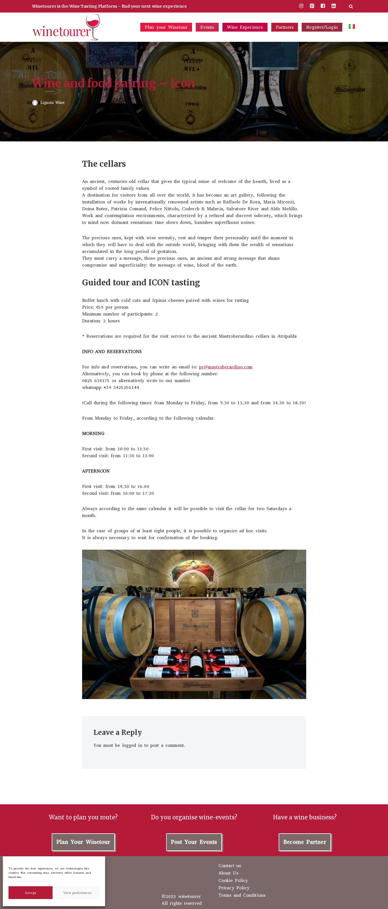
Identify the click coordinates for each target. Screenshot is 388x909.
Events (207, 27)
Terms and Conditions (241, 895)
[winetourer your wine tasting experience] (66, 27)
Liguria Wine (52, 102)
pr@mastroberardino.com (226, 367)
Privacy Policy (233, 888)
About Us (228, 873)
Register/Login (322, 27)
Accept (30, 893)
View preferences (77, 893)
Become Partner (304, 842)
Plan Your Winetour (83, 842)
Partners (285, 27)
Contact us (229, 865)
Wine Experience (245, 27)
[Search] (351, 6)
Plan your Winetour (166, 27)
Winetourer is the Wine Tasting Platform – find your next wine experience (109, 6)
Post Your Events (194, 842)
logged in (132, 745)
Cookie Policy (233, 880)
